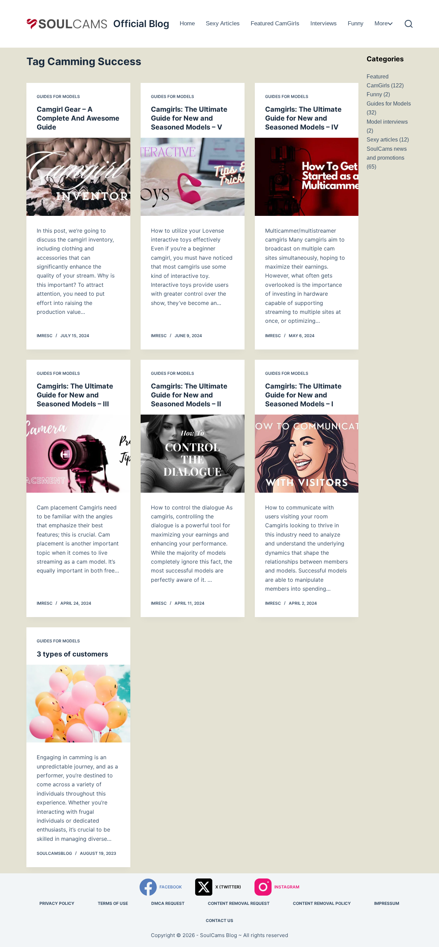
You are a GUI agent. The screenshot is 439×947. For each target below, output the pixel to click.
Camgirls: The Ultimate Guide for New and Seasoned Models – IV (303, 118)
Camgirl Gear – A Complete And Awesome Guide (78, 118)
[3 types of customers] (78, 703)
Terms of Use (113, 903)
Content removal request (239, 903)
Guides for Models (403, 10)
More (381, 23)
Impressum (386, 903)
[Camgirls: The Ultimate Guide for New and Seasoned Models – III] (78, 453)
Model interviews (387, 122)
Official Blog (141, 23)
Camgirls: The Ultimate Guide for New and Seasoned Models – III (75, 395)
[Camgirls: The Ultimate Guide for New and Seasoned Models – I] (307, 453)
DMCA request (168, 903)
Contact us (219, 920)
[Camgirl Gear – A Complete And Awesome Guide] (78, 177)
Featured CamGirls (275, 23)
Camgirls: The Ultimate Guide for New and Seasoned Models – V (189, 118)
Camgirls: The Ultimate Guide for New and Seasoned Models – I (303, 395)
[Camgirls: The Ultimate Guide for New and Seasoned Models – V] (193, 177)
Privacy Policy (56, 903)
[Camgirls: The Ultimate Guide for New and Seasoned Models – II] (193, 453)
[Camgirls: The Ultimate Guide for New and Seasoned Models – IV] (307, 177)
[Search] (409, 24)
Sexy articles (223, 23)
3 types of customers (72, 654)
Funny (356, 23)
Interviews (323, 23)
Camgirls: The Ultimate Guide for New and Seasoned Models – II (189, 395)
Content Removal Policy (322, 903)
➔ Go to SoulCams (406, 41)
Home (187, 23)
